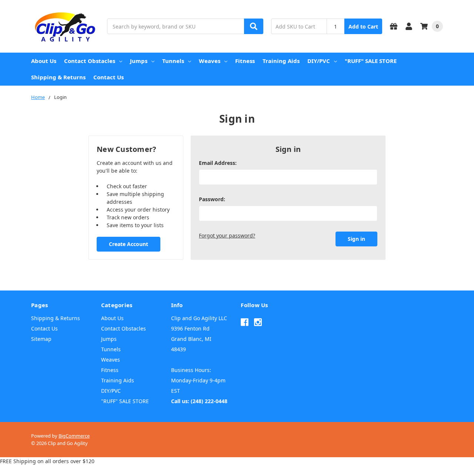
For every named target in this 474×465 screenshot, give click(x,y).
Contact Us (108, 77)
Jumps (138, 60)
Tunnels (173, 60)
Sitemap (41, 338)
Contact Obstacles (89, 60)
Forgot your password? (227, 235)
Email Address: (218, 162)
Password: (212, 199)
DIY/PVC (318, 60)
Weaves (209, 60)
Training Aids (281, 60)
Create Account (128, 244)
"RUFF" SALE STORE (371, 60)
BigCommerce (74, 435)
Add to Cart (363, 26)
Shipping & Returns (58, 77)
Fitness (245, 60)
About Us (43, 60)
